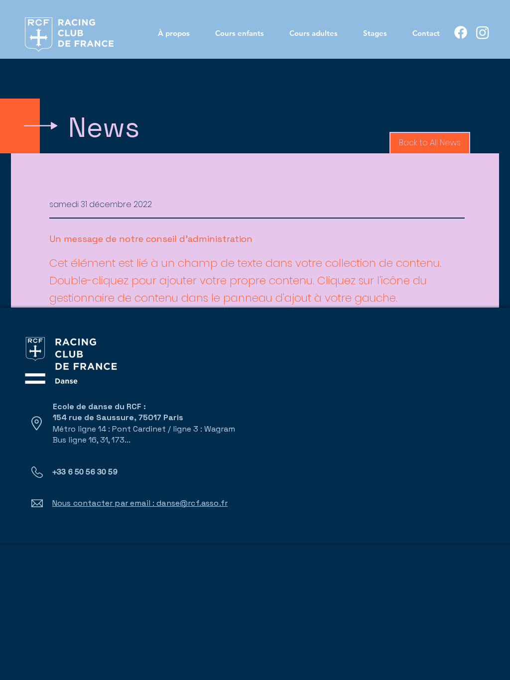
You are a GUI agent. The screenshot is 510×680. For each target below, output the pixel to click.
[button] (429, 143)
